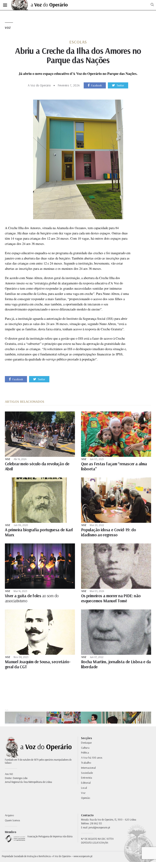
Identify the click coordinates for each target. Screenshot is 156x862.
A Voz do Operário (39, 85)
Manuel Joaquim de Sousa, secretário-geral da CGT (37, 664)
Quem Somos (12, 820)
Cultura (85, 747)
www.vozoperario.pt (83, 856)
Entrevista (86, 777)
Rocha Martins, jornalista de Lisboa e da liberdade (116, 664)
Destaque (86, 742)
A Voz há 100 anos (91, 757)
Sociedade (87, 773)
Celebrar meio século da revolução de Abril (37, 466)
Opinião (85, 798)
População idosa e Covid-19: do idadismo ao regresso (108, 532)
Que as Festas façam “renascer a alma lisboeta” (114, 466)
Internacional (88, 768)
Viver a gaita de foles (32, 598)
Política (85, 752)
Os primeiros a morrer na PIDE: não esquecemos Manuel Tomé (111, 598)
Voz (8, 28)
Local (84, 788)
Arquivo (9, 815)
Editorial (86, 782)
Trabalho (86, 762)
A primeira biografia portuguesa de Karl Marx (39, 532)
